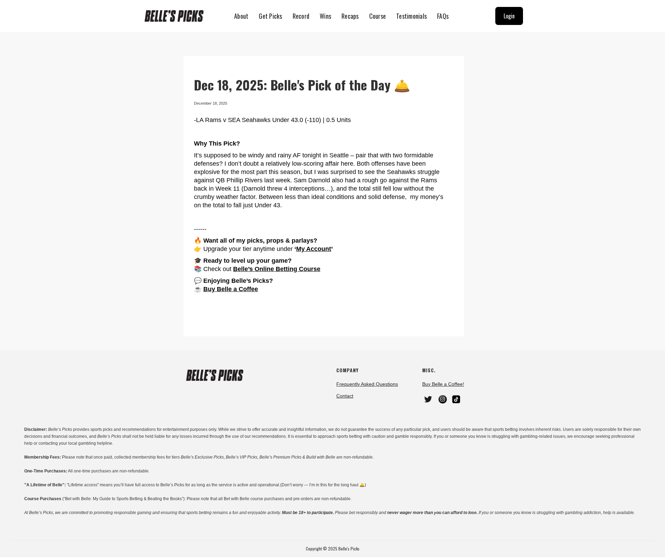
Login (509, 16)
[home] (177, 16)
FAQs (443, 15)
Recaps (350, 15)
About (241, 15)
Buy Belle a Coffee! (443, 384)
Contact (344, 396)
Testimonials (411, 15)
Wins (325, 15)
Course (377, 15)
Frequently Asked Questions (367, 384)
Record (301, 15)
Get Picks (270, 15)
